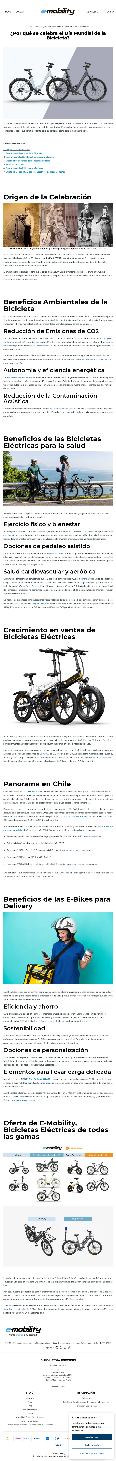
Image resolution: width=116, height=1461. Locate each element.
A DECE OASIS (55, 553)
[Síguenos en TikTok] (68, 1347)
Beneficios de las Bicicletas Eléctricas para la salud (30, 156)
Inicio (29, 27)
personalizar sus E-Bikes (75, 816)
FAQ (30, 1406)
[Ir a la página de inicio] (58, 11)
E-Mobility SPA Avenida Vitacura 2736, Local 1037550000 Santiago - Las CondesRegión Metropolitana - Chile (58, 1376)
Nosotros (30, 1398)
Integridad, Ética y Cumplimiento (30, 1417)
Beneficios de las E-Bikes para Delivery (24, 168)
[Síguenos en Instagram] (56, 1347)
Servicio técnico (30, 1409)
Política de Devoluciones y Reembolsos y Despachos (30, 1424)
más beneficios (11, 535)
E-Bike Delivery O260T (38, 1079)
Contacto (30, 1413)
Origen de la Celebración (18, 149)
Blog (37, 27)
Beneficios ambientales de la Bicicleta (24, 153)
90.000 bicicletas (31, 791)
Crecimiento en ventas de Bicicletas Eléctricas (28, 160)
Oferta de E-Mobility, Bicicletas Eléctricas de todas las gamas (35, 171)
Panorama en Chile (14, 164)
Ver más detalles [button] (58, 1386)
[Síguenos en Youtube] (65, 1347)
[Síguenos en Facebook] (60, 1347)
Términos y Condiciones (29, 1421)
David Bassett (32, 586)
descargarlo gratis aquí (23, 1100)
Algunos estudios (41, 603)
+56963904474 (59, 1365)
